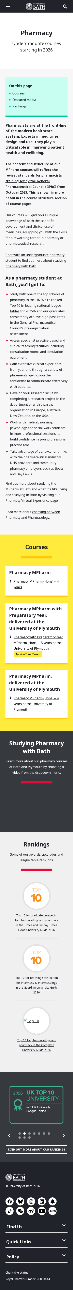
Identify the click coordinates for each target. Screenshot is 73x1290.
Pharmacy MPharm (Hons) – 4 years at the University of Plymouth (36, 704)
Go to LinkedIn (42, 1201)
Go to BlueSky (20, 1201)
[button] (9, 1135)
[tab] (19, 1133)
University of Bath (36, 6)
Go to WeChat (20, 1211)
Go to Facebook (9, 1201)
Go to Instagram (31, 1201)
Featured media (24, 100)
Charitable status (16, 1272)
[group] (36, 1105)
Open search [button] (65, 6)
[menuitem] (37, 1225)
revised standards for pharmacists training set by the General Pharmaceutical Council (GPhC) (33, 181)
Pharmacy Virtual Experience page (31, 500)
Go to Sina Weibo (31, 1211)
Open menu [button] (8, 6)
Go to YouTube (42, 1211)
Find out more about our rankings (36, 1149)
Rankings (19, 106)
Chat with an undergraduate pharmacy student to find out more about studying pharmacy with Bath (35, 260)
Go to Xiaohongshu (52, 1211)
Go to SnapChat (52, 1201)
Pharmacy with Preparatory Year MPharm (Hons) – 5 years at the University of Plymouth (38, 643)
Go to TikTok (9, 1211)
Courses (18, 93)
